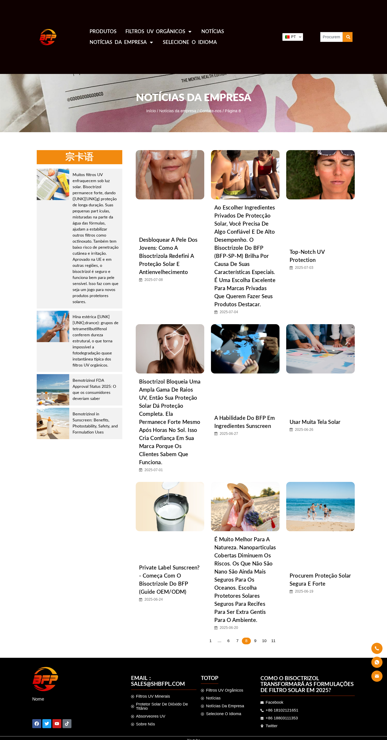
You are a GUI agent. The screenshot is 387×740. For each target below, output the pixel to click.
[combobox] (331, 37)
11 (273, 641)
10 (264, 641)
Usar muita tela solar (315, 422)
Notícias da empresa (118, 42)
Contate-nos (210, 111)
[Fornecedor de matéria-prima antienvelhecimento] (46, 723)
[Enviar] (36, 723)
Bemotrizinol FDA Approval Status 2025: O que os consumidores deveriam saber (94, 390)
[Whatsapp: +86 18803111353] (66, 723)
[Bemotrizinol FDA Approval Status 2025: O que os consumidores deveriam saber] (53, 390)
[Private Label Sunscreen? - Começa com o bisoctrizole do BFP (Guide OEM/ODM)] (170, 506)
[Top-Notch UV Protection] (320, 174)
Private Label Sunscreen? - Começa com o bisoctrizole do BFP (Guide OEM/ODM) (169, 580)
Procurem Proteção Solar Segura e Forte (320, 580)
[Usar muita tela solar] (320, 348)
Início (151, 111)
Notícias (212, 31)
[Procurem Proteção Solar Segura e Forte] (320, 506)
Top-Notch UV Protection (307, 256)
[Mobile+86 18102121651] (56, 723)
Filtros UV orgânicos (155, 31)
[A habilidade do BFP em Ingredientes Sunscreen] (245, 348)
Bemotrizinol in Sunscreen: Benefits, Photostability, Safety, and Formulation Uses (95, 423)
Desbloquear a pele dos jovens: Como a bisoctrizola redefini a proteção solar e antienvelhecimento (168, 256)
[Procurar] (348, 37)
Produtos (103, 31)
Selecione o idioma (190, 42)
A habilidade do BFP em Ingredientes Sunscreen (244, 422)
